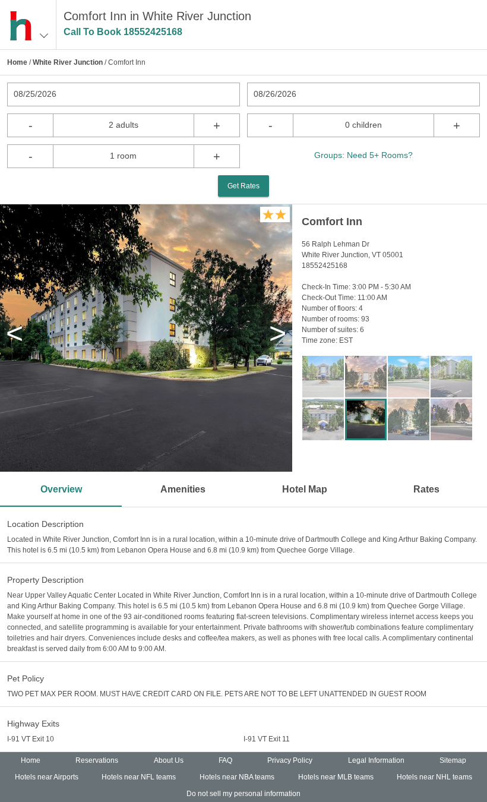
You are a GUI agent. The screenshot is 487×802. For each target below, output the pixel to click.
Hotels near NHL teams (434, 777)
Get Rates (243, 186)
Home (17, 62)
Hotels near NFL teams (139, 777)
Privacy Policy (289, 760)
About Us (169, 760)
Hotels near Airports (46, 777)
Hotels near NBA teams (237, 777)
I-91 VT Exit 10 (30, 739)
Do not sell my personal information (243, 794)
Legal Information (376, 760)
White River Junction (68, 62)
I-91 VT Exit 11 (267, 739)
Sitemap (452, 760)
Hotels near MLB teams (336, 777)
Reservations (96, 760)
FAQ (225, 760)
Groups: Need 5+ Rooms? (363, 155)
